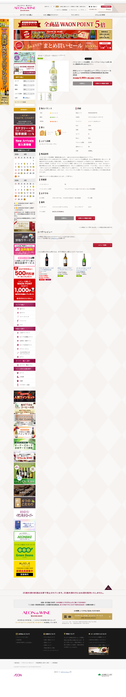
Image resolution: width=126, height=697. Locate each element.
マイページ (74, 10)
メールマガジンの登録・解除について (99, 645)
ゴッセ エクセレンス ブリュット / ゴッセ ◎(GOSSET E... (83, 269)
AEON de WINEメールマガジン (97, 640)
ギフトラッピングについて (51, 650)
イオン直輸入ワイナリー (50, 15)
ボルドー (55, 55)
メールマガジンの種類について (97, 637)
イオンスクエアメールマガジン (97, 642)
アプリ (82, 10)
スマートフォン (65, 672)
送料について (47, 645)
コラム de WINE (100, 15)
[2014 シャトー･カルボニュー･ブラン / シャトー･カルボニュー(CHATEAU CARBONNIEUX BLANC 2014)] (41, 93)
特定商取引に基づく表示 (42, 663)
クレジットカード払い (22, 637)
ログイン (55, 238)
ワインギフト (75, 15)
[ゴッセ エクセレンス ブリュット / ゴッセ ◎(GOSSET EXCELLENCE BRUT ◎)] (84, 260)
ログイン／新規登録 (62, 10)
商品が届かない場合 (49, 648)
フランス (47, 55)
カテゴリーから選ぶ (26, 15)
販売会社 (17, 663)
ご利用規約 (55, 663)
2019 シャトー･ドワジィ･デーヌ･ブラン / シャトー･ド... (65, 269)
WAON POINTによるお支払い (24, 642)
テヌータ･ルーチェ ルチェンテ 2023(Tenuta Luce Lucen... (46, 269)
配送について (47, 642)
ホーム (40, 55)
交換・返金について (49, 640)
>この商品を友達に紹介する (104, 227)
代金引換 (19, 640)
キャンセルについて (49, 637)
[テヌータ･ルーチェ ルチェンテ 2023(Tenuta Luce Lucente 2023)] (46, 260)
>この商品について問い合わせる (87, 227)
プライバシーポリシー (28, 663)
